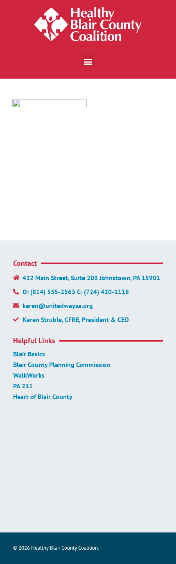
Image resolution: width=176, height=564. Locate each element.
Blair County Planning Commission (61, 364)
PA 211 (23, 386)
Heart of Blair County (42, 396)
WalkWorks (29, 375)
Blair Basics (29, 354)
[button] (88, 61)
